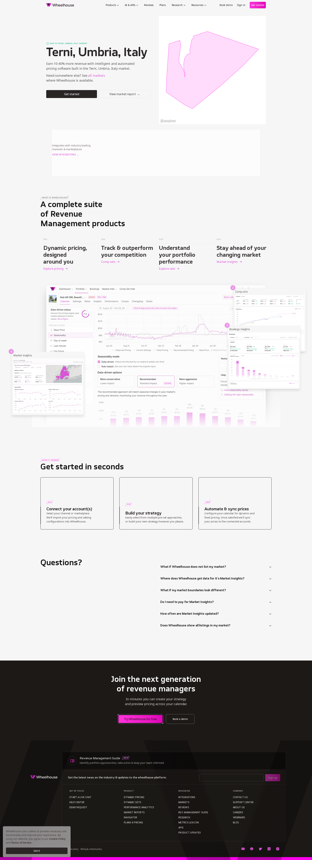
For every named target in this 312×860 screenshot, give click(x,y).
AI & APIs (130, 5)
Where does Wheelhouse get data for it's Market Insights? (202, 578)
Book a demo (180, 719)
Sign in (241, 5)
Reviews (149, 5)
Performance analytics (139, 808)
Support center (243, 803)
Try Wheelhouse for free (140, 719)
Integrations (186, 797)
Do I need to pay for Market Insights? (187, 602)
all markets (96, 75)
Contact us (240, 797)
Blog (236, 823)
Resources (197, 5)
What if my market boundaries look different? (193, 590)
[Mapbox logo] (168, 121)
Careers (238, 813)
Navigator (130, 818)
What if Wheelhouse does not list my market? (193, 567)
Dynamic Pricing (134, 797)
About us (239, 808)
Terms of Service (21, 842)
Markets (183, 803)
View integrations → (65, 155)
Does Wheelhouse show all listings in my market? (195, 625)
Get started (257, 5)
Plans (162, 5)
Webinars (239, 818)
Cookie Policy (57, 839)
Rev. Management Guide (193, 813)
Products (111, 5)
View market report (124, 94)
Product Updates (189, 833)
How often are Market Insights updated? (189, 614)
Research (177, 5)
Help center (76, 803)
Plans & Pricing (133, 823)
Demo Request (78, 808)
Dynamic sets (132, 803)
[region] (212, 70)
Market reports (134, 813)
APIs (180, 828)
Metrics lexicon (188, 823)
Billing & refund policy (91, 849)
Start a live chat (80, 797)
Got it (37, 850)
